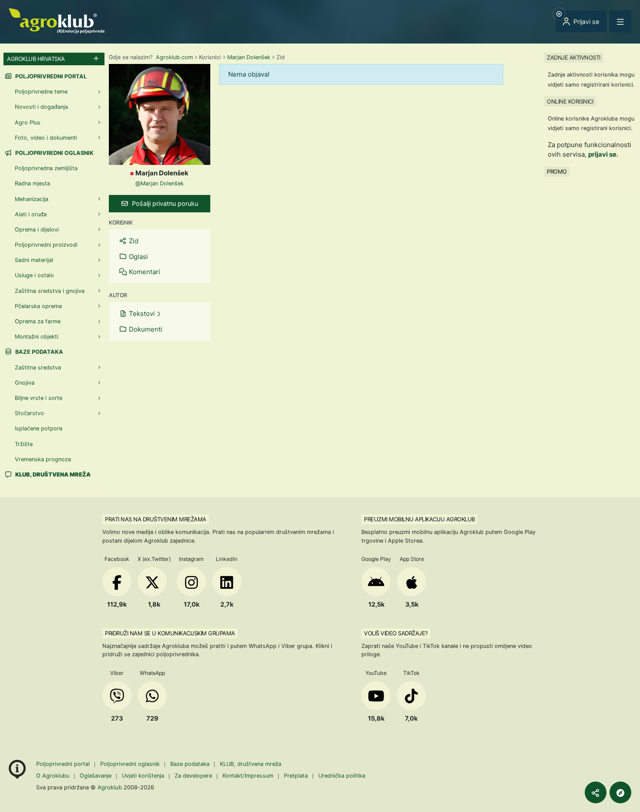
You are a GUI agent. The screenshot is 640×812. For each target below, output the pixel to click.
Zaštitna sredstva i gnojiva (49, 291)
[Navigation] (620, 21)
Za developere (193, 775)
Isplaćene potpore (38, 428)
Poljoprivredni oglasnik (54, 153)
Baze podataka (38, 352)
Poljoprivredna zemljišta (46, 168)
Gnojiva (24, 382)
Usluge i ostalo (34, 275)
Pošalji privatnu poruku (164, 203)
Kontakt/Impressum (247, 775)
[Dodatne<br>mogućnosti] (620, 792)
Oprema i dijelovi (37, 229)
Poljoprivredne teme (41, 91)
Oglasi (137, 256)
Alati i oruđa (31, 214)
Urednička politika (341, 775)
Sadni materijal (34, 260)
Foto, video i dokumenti (46, 137)
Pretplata (296, 775)
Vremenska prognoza (43, 459)
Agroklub (110, 787)
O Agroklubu (52, 775)
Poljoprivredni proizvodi (46, 245)
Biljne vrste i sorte (38, 398)
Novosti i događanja (41, 107)
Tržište (24, 444)
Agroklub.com (174, 57)
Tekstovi (143, 313)
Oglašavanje (95, 775)
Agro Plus (27, 122)
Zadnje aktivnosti (573, 57)
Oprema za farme (38, 321)
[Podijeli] (595, 792)
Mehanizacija (31, 199)
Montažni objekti (36, 336)
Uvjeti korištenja (143, 775)
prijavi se (602, 154)
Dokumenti (144, 329)
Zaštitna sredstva (38, 367)
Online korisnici (570, 100)
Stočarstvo (29, 413)
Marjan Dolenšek (248, 57)
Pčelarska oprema (38, 306)
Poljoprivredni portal (50, 76)
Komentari (143, 272)
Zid (132, 241)
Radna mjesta (32, 183)
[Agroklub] (56, 20)
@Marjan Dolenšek (159, 183)
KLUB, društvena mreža (250, 764)
